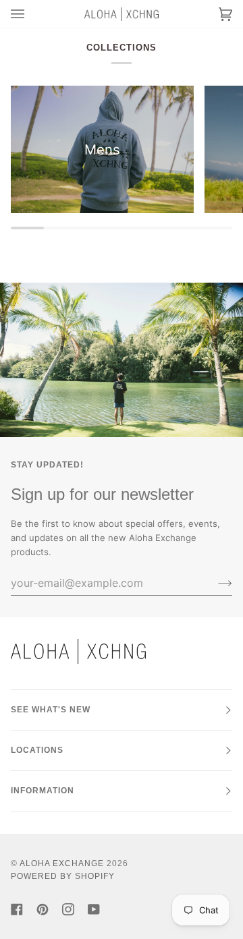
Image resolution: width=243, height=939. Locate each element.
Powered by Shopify (63, 876)
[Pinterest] (42, 909)
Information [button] (42, 790)
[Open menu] (31, 14)
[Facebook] (17, 909)
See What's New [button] (50, 709)
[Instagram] (68, 909)
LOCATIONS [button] (37, 750)
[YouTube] (94, 909)
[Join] (214, 583)
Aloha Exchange (62, 863)
